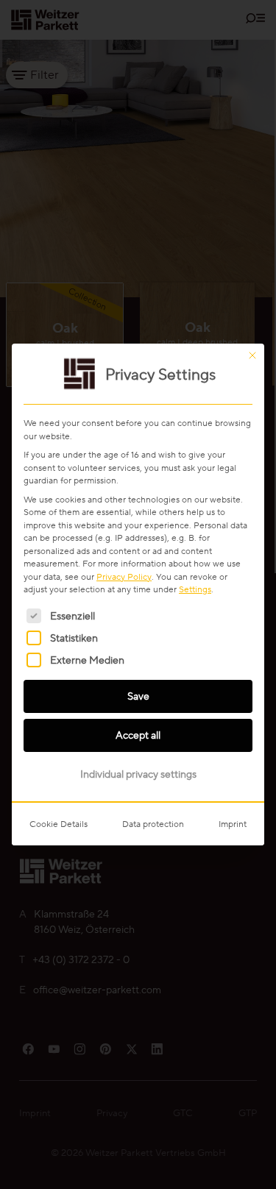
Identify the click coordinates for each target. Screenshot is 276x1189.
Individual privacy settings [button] (138, 774)
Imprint (233, 823)
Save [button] (138, 696)
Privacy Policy (124, 576)
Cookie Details (58, 823)
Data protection (153, 823)
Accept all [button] (138, 735)
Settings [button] (195, 589)
